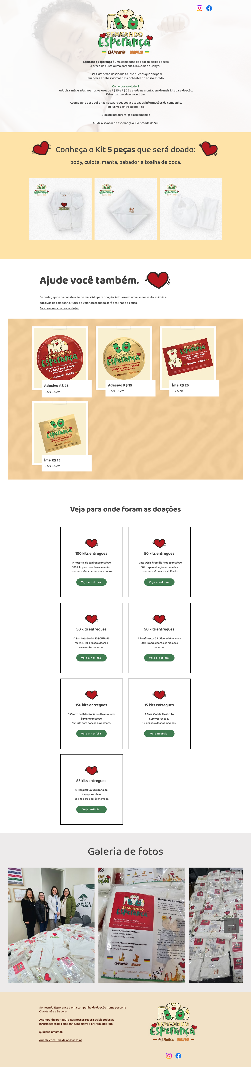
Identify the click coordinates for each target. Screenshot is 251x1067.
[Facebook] (209, 8)
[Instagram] (199, 8)
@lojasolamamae (138, 114)
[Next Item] (231, 925)
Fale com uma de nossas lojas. (59, 308)
